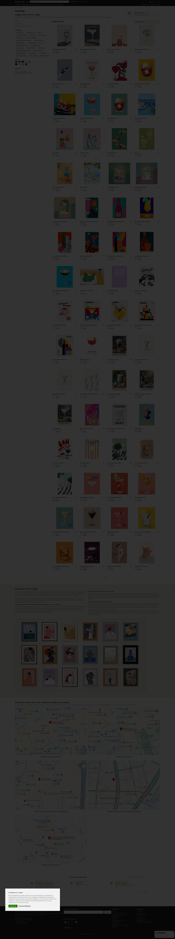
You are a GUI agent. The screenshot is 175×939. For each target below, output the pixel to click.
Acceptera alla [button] (13, 906)
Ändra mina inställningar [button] (24, 906)
